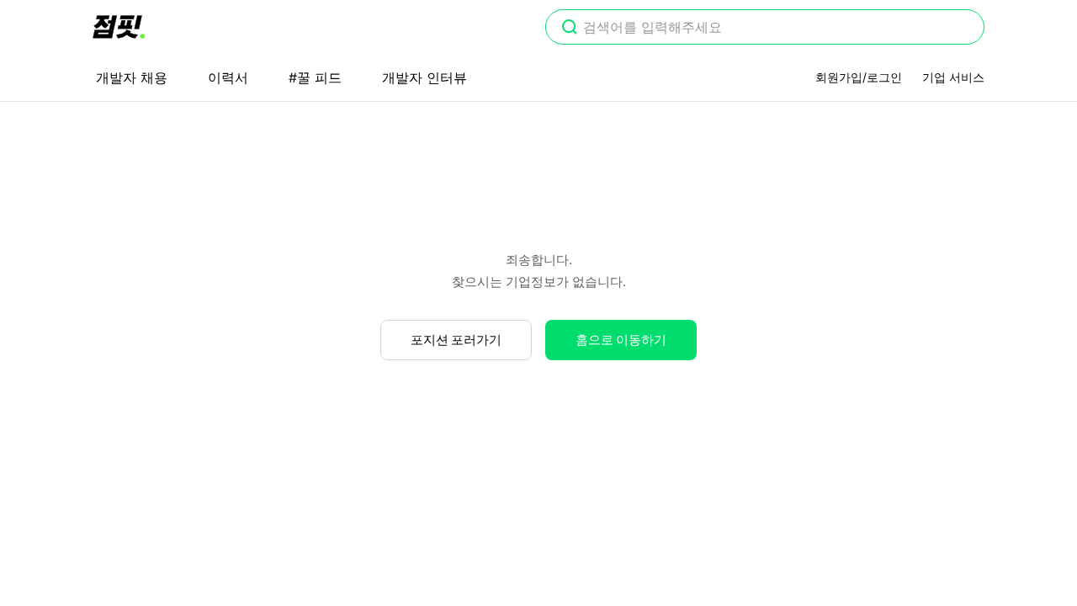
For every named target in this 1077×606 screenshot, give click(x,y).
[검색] (570, 28)
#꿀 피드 (315, 77)
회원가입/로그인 (858, 77)
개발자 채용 (131, 77)
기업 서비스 (953, 77)
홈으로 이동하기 (621, 340)
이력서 (228, 77)
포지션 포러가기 (456, 340)
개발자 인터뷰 (424, 77)
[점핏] (119, 27)
